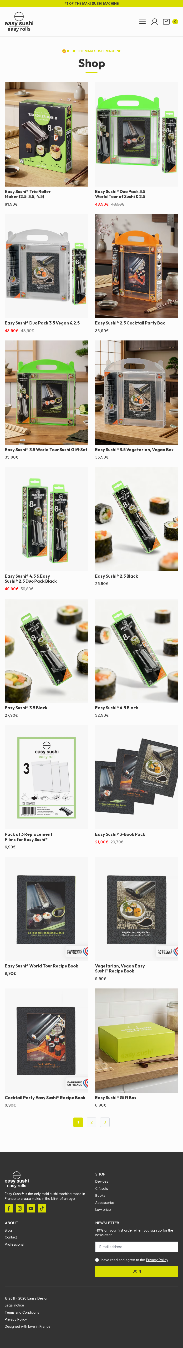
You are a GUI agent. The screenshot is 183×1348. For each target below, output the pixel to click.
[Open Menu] (142, 21)
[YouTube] (31, 1208)
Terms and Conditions (22, 1312)
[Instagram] (20, 1208)
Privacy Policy (157, 1260)
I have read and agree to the (134, 1260)
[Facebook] (9, 1208)
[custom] (42, 1208)
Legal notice (14, 1305)
